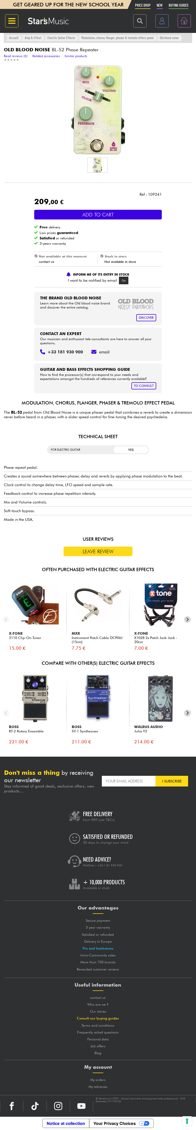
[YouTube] (81, 1106)
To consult (144, 386)
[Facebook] (11, 1106)
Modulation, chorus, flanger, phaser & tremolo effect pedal (117, 37)
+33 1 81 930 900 (109, 865)
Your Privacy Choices (114, 1123)
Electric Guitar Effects (61, 37)
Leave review (98, 551)
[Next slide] (187, 619)
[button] (97, 165)
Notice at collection (66, 1123)
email (104, 351)
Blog (97, 1053)
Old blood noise (169, 37)
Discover (146, 318)
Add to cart (98, 215)
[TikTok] (34, 1106)
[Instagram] (58, 1106)
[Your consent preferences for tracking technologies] (187, 1121)
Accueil (13, 37)
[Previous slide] (6, 619)
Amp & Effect (33, 37)
